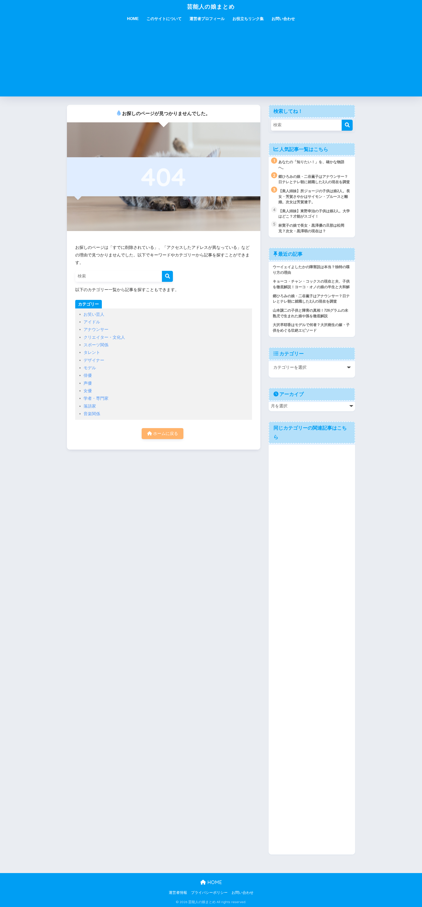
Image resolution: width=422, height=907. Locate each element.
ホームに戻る (165, 433)
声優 (88, 383)
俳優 (88, 375)
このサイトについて (164, 19)
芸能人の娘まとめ (211, 6)
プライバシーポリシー (209, 893)
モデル (90, 368)
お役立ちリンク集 (248, 19)
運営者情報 (178, 893)
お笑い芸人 (94, 314)
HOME (133, 19)
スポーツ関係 (96, 345)
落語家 (90, 406)
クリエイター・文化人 (104, 337)
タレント (92, 352)
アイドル (92, 322)
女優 (88, 391)
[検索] (167, 276)
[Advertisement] (211, 62)
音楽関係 (92, 413)
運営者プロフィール (207, 19)
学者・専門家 (96, 398)
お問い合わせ (283, 19)
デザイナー (94, 360)
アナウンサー (96, 329)
